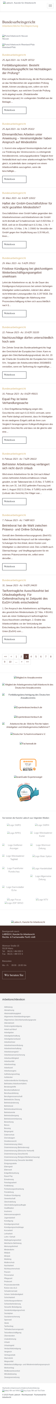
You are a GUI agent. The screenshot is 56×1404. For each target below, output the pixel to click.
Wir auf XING (14, 1391)
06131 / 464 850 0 (15, 951)
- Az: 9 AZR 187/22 (18, 60)
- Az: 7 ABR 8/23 (18, 520)
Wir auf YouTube (38, 1391)
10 (10, 662)
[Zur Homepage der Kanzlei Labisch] (28, 920)
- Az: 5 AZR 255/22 (18, 263)
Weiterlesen (9, 109)
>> (27, 662)
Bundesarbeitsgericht (14, 54)
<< (5, 656)
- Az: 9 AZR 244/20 (19, 585)
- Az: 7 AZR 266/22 (19, 459)
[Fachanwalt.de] (28, 743)
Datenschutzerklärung (30, 1388)
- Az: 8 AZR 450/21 (20, 393)
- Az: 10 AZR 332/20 (20, 332)
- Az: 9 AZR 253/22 (18, 129)
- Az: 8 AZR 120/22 (18, 198)
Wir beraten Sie (13, 975)
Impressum (15, 1388)
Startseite (6, 1388)
